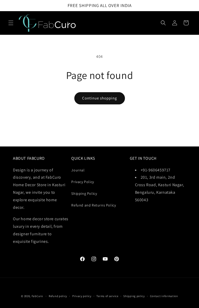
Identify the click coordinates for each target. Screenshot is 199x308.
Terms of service (107, 296)
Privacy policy (81, 296)
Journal (77, 170)
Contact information (164, 296)
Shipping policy (134, 296)
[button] (11, 23)
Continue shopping (99, 98)
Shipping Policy (84, 193)
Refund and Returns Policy (93, 205)
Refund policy (58, 296)
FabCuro (37, 296)
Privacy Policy (82, 181)
